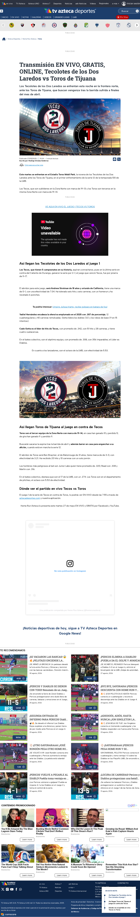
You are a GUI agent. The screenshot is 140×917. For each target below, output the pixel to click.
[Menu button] (11, 11)
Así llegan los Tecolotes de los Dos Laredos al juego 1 (120, 896)
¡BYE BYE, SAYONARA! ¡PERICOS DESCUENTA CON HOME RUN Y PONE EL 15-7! (119, 688)
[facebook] (16, 890)
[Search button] (137, 11)
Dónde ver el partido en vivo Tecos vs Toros (119, 909)
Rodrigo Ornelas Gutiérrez (39, 161)
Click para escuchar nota (34, 165)
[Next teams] (137, 25)
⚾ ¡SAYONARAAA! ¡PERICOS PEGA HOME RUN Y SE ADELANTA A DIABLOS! (117, 747)
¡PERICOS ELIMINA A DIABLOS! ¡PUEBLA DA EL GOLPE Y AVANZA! (120, 658)
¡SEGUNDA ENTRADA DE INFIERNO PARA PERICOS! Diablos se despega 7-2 (49, 717)
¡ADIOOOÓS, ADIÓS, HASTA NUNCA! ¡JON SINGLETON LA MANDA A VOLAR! (118, 717)
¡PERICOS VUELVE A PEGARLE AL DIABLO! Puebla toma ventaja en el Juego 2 (49, 776)
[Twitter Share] (119, 159)
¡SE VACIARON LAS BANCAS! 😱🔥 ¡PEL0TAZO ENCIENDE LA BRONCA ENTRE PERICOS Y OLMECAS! (48, 658)
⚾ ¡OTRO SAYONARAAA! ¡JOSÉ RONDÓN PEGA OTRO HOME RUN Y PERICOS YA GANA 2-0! (49, 747)
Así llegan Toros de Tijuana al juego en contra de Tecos (120, 902)
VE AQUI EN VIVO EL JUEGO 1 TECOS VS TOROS (70, 206)
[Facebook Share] (114, 159)
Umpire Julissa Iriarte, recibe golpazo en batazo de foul (80, 307)
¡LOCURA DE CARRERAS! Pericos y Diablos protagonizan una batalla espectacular (120, 776)
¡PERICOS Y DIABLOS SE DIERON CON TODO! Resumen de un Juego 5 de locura (49, 688)
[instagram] (7, 890)
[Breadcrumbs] (5, 39)
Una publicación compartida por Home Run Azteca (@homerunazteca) (70, 610)
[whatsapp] (20, 890)
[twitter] (3, 890)
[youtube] (12, 890)
